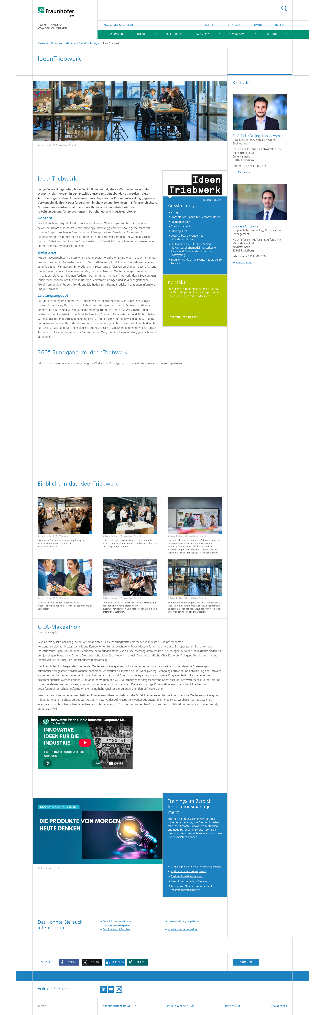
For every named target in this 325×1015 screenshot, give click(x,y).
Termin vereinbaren (184, 317)
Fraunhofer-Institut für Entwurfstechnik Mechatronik (53, 26)
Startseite (43, 43)
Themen (142, 34)
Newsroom (236, 34)
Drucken (246, 962)
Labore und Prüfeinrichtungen (82, 43)
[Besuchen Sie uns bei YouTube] (111, 989)
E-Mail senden (244, 172)
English (278, 25)
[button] (69, 962)
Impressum (232, 1006)
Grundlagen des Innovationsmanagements (196, 866)
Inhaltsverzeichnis (180, 1006)
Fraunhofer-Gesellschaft (119, 25)
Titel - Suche (284, 8)
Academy (202, 34)
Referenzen (174, 34)
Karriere (210, 25)
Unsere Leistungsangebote (183, 921)
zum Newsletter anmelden (183, 929)
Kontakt (234, 25)
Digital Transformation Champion (190, 881)
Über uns (271, 34)
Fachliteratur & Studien (116, 929)
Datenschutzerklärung (120, 1006)
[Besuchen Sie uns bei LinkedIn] (103, 989)
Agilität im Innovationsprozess (189, 871)
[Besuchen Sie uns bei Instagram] (119, 989)
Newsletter (279, 1006)
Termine (257, 25)
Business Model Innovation (187, 876)
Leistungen (115, 34)
